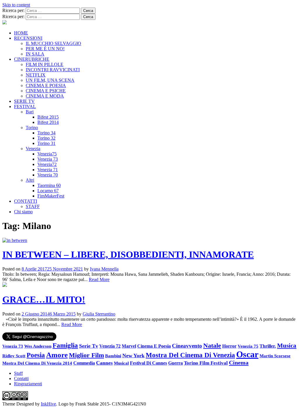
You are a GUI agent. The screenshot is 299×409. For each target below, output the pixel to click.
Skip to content (16, 4)
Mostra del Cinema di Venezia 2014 (37, 363)
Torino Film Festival (206, 363)
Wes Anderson (37, 346)
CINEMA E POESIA (46, 85)
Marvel (129, 346)
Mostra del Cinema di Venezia (190, 355)
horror (229, 346)
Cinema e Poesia (154, 346)
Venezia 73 (47, 159)
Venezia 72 (110, 346)
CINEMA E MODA (45, 95)
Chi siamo (23, 211)
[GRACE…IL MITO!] (4, 285)
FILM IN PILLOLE (44, 64)
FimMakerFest (50, 195)
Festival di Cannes (148, 363)
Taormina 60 (49, 185)
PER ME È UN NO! (45, 48)
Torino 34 (46, 132)
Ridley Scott (13, 355)
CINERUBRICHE (31, 59)
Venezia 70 (47, 174)
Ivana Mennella (104, 268)
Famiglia (65, 345)
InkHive (48, 403)
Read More (99, 279)
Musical (121, 363)
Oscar (247, 354)
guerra (175, 363)
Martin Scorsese (275, 355)
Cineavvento (187, 346)
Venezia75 (47, 153)
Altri (30, 180)
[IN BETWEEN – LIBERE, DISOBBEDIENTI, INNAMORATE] (14, 240)
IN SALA (35, 53)
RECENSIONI (28, 38)
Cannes (104, 363)
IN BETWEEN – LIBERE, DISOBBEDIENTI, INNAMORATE (128, 254)
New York (133, 355)
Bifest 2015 (48, 117)
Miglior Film (86, 355)
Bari (30, 111)
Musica (286, 345)
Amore (57, 355)
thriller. (268, 346)
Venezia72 (47, 164)
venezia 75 (248, 346)
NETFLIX (36, 74)
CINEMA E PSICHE (46, 90)
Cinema (238, 362)
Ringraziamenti (28, 383)
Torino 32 (46, 138)
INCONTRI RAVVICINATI (53, 69)
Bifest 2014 (48, 122)
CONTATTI (25, 201)
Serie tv (88, 346)
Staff (18, 373)
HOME (21, 32)
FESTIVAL (25, 106)
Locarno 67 (48, 190)
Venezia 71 (47, 169)
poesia (36, 355)
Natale (212, 345)
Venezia (33, 148)
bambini (113, 355)
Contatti (21, 378)
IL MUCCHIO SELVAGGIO (53, 43)
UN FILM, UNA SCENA (50, 80)
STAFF (33, 206)
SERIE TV (24, 101)
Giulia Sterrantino (99, 313)
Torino (32, 127)
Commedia (84, 363)
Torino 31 (46, 143)
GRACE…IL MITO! (43, 299)
